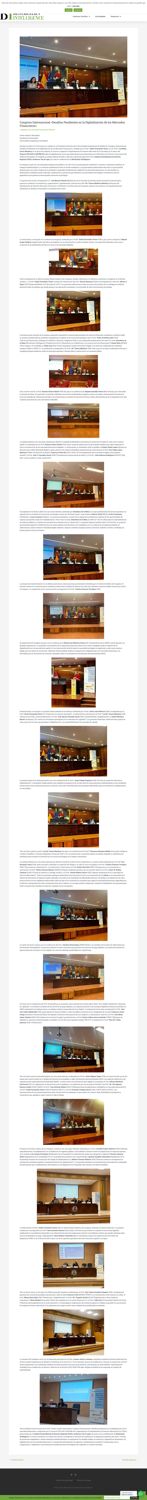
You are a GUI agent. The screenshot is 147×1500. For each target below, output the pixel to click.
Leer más (75, 6)
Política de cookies (84, 1480)
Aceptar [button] (68, 10)
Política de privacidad (64, 1480)
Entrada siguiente (130, 1460)
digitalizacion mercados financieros (34, 130)
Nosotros (115, 16)
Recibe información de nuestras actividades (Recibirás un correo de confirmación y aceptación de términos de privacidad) (55, 1498)
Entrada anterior (16, 1460)
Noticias (52, 130)
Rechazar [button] (78, 10)
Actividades (100, 16)
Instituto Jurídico (80, 16)
